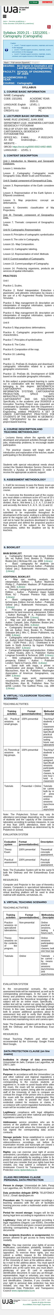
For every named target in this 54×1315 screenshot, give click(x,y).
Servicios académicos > (17, 21)
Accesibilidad (27, 1304)
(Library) (48, 561)
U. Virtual (33, 2)
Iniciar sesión (47, 2)
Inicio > (5, 21)
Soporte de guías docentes (41, 1302)
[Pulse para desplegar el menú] (3, 16)
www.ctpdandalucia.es (25, 1170)
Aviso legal (37, 1304)
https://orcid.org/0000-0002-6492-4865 (32, 147)
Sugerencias (46, 1304)
